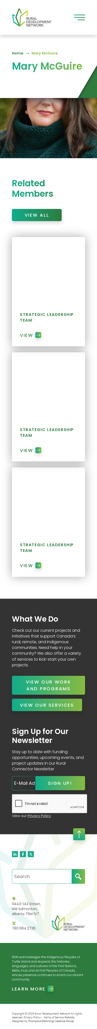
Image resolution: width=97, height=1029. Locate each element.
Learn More (29, 989)
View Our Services (47, 705)
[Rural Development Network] (32, 17)
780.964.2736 (24, 928)
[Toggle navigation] (79, 17)
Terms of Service (54, 1017)
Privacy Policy (39, 815)
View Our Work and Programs (48, 685)
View (26, 335)
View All (37, 215)
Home (17, 53)
